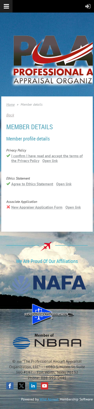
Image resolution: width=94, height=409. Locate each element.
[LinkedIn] (33, 385)
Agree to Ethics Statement (32, 184)
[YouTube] (44, 385)
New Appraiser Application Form (36, 207)
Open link (50, 160)
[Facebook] (10, 385)
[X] (21, 385)
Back (10, 114)
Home (10, 104)
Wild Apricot (49, 399)
